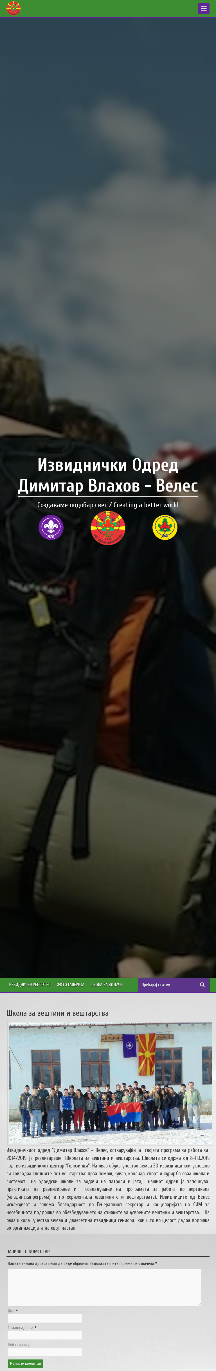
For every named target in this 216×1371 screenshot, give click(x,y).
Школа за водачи (107, 984)
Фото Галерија (70, 984)
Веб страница (19, 1345)
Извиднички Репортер (30, 984)
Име (11, 1311)
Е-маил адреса (20, 1328)
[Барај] (202, 985)
